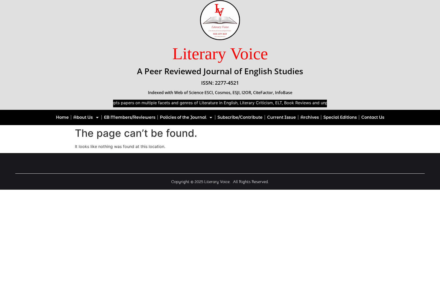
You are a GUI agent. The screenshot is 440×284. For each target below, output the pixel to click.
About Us (83, 117)
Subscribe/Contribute (240, 117)
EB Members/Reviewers (129, 117)
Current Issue (281, 117)
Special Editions (340, 117)
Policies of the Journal (183, 117)
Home (62, 117)
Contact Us (372, 117)
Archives (309, 117)
